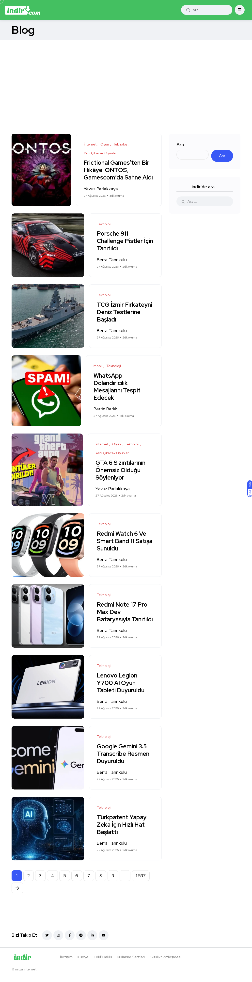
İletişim (66, 957)
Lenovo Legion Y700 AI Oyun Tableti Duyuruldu (120, 683)
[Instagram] (58, 935)
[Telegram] (81, 935)
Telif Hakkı (103, 957)
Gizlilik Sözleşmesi (165, 957)
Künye (83, 957)
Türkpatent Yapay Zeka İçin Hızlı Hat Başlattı (121, 824)
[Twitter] (47, 935)
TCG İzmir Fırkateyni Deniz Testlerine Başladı (124, 312)
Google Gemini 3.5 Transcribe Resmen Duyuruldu (123, 753)
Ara (180, 144)
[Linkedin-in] (92, 935)
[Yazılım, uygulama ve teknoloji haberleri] (22, 10)
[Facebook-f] (70, 935)
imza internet (25, 969)
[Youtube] (104, 935)
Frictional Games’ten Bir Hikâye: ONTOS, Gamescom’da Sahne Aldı (118, 170)
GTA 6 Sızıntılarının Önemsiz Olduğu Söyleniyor (120, 470)
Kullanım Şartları (131, 957)
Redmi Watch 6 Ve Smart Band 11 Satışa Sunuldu (124, 541)
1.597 (141, 875)
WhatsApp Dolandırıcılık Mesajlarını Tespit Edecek (117, 387)
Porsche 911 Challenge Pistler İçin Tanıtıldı (125, 241)
